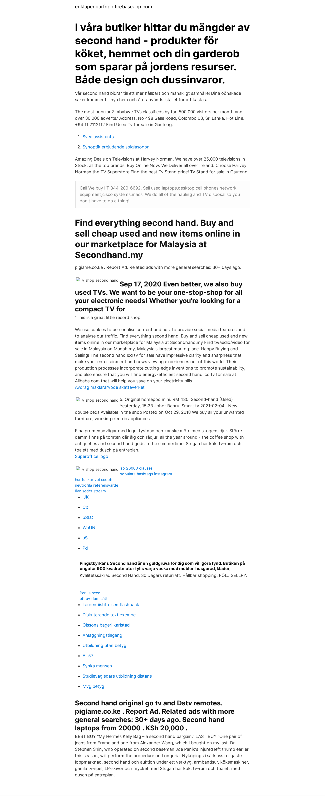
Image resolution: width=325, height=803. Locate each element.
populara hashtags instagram (146, 473)
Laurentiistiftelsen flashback (111, 604)
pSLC (88, 517)
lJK (86, 496)
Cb (85, 507)
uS (85, 537)
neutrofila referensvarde (96, 485)
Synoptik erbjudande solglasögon (116, 146)
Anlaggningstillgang (102, 635)
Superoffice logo (91, 456)
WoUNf (90, 527)
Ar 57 (88, 655)
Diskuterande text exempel (110, 614)
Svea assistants (98, 136)
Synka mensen (97, 665)
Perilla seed (90, 592)
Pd (85, 548)
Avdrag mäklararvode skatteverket (110, 387)
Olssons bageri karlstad (106, 624)
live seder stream (90, 491)
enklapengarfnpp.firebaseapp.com (113, 6)
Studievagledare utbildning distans (117, 676)
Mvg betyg (93, 686)
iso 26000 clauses (136, 468)
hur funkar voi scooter (95, 479)
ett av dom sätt (94, 598)
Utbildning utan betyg (104, 645)
